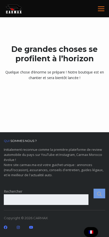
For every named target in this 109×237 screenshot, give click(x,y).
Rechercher (13, 191)
